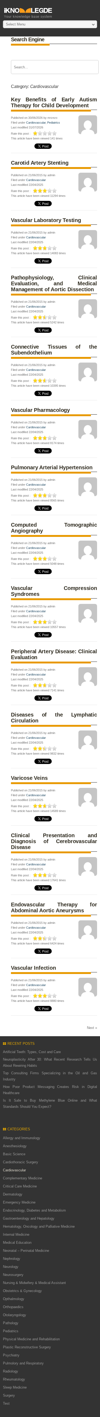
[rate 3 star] (45, 133)
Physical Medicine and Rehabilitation (31, 1339)
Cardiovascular (36, 122)
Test (6, 1403)
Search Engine (27, 39)
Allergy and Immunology (21, 1138)
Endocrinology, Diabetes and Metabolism (34, 1210)
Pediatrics (53, 122)
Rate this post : (20, 133)
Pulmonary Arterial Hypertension (52, 467)
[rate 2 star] (40, 133)
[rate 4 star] (49, 133)
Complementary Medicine (22, 1178)
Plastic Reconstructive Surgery (27, 1347)
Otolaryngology (14, 1315)
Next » (92, 1028)
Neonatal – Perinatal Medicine (26, 1251)
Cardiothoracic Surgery (20, 1162)
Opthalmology (13, 1299)
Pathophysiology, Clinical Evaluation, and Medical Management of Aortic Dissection (54, 283)
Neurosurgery (13, 1275)
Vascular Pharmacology (40, 410)
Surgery (9, 1395)
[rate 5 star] (54, 133)
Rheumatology (14, 1379)
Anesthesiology (15, 1146)
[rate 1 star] (35, 133)
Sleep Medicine (15, 1387)
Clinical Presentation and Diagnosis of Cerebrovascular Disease (54, 841)
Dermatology (12, 1194)
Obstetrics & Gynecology (22, 1291)
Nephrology (11, 1259)
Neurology (10, 1267)
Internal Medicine (16, 1235)
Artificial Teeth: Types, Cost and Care (32, 1052)
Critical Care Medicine (20, 1186)
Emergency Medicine (19, 1202)
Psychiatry (11, 1355)
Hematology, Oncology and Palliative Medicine (39, 1226)
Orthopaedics (13, 1307)
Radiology (10, 1371)
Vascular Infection (33, 968)
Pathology (10, 1323)
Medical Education (17, 1243)
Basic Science (14, 1154)
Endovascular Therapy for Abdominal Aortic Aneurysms (54, 907)
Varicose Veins (29, 778)
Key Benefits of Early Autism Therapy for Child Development (54, 102)
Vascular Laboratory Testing (46, 220)
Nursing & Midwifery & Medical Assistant (34, 1283)
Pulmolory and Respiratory (23, 1363)
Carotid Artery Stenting (39, 163)
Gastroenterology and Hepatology (28, 1218)
